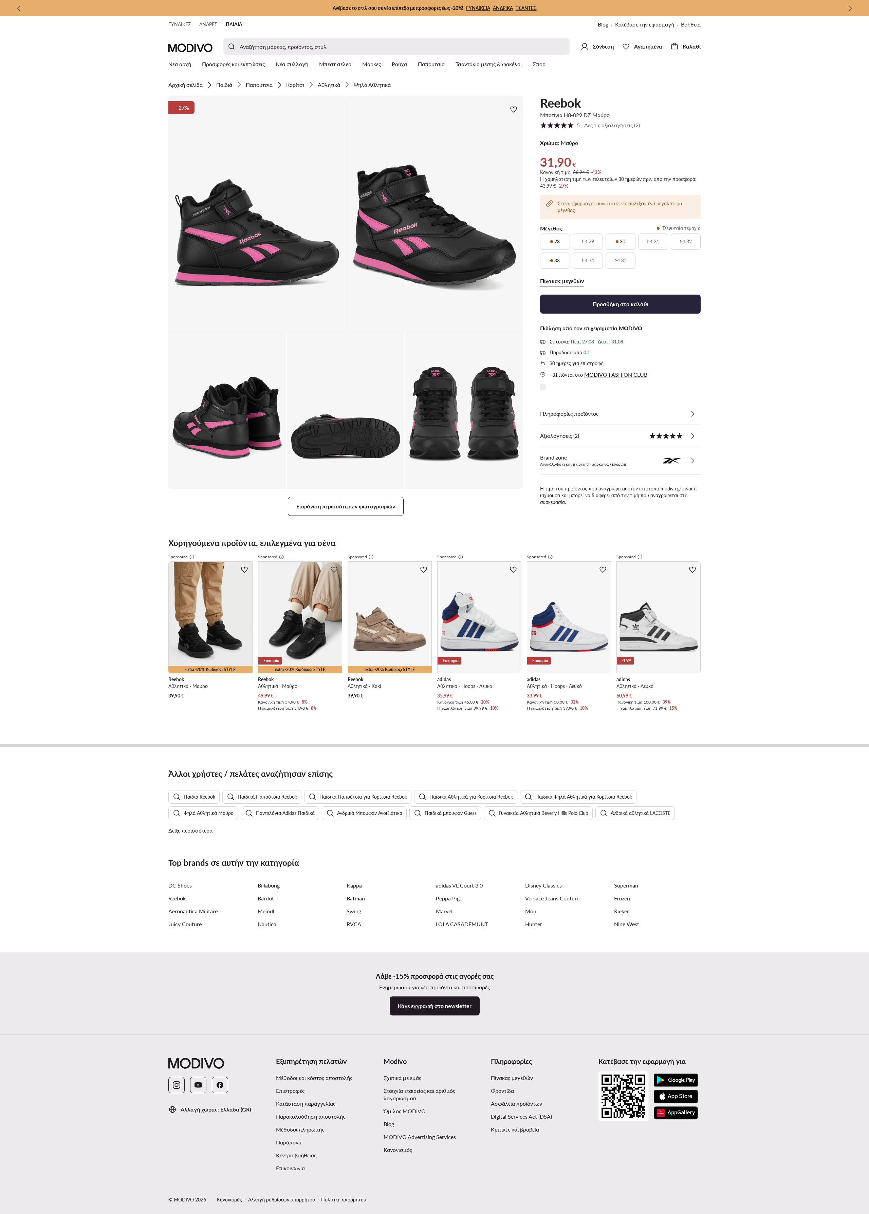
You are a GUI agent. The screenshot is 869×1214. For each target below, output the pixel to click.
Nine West (626, 924)
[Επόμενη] (850, 8)
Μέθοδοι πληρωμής (300, 1129)
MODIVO (630, 328)
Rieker (621, 911)
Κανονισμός (398, 1149)
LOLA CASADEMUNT (462, 924)
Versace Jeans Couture (552, 898)
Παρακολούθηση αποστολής (310, 1116)
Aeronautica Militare (193, 911)
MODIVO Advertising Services (420, 1137)
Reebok (560, 102)
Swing (354, 911)
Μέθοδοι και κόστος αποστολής (314, 1078)
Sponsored (178, 556)
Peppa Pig (448, 898)
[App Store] (676, 1096)
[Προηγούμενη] (19, 8)
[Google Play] (676, 1080)
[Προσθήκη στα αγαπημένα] (514, 109)
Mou (530, 911)
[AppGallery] (676, 1113)
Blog (603, 24)
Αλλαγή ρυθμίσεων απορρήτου (281, 1199)
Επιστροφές (290, 1090)
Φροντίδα (502, 1090)
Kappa (354, 885)
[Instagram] (176, 1085)
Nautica (267, 924)
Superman (626, 885)
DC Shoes (180, 885)
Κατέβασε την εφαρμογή (644, 24)
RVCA (354, 924)
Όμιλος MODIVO (405, 1111)
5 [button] (590, 125)
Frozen (622, 898)
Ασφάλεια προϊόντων (516, 1103)
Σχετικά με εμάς (402, 1078)
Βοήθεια (691, 24)
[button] (257, 214)
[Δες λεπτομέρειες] (692, 414)
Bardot (266, 898)
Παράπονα (288, 1142)
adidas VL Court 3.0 (459, 885)
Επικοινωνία (290, 1168)
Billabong (269, 885)
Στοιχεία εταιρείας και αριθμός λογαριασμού (419, 1094)
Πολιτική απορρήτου (343, 1199)
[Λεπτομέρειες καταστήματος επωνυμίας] (692, 460)
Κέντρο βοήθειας (296, 1155)
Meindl (266, 911)
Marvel (444, 911)
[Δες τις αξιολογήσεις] (692, 436)
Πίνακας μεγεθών (512, 1078)
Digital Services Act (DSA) (521, 1116)
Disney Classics (543, 885)
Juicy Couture (185, 924)
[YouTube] (198, 1085)
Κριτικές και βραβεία (515, 1129)
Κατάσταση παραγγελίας (305, 1103)
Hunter (533, 924)
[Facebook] (220, 1085)
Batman (356, 898)
